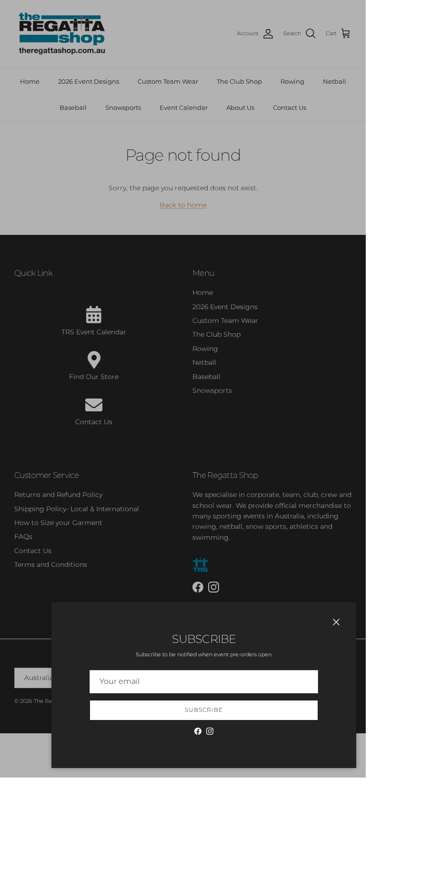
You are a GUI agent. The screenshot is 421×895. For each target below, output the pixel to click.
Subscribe (204, 709)
